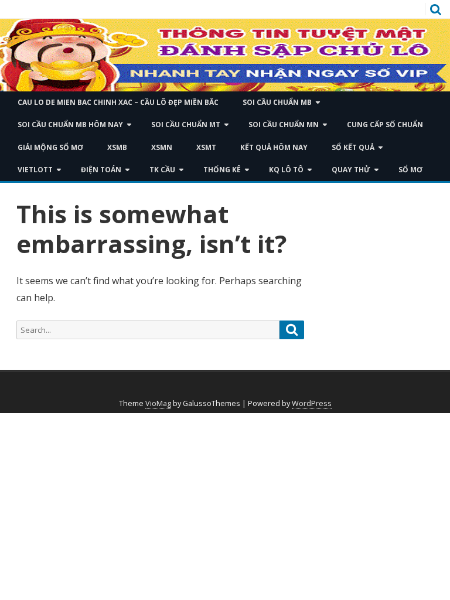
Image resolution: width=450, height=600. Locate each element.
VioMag (158, 403)
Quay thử (351, 170)
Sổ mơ (410, 170)
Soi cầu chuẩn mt (185, 124)
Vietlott (35, 170)
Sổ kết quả (353, 147)
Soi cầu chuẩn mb (277, 102)
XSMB (117, 147)
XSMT (206, 147)
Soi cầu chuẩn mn (283, 124)
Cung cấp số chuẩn (385, 124)
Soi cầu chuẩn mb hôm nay (70, 124)
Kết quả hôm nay (274, 147)
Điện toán (101, 170)
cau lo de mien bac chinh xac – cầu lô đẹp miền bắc (118, 102)
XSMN (161, 147)
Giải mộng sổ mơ (50, 147)
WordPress (312, 403)
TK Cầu (162, 170)
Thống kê (222, 170)
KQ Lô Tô (286, 170)
